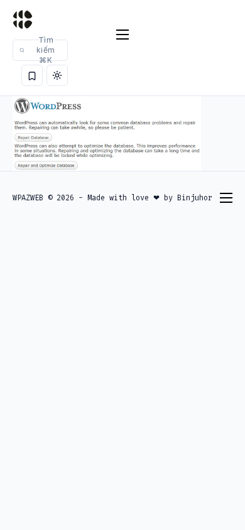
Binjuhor (194, 198)
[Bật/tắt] (57, 75)
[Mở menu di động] (122, 35)
